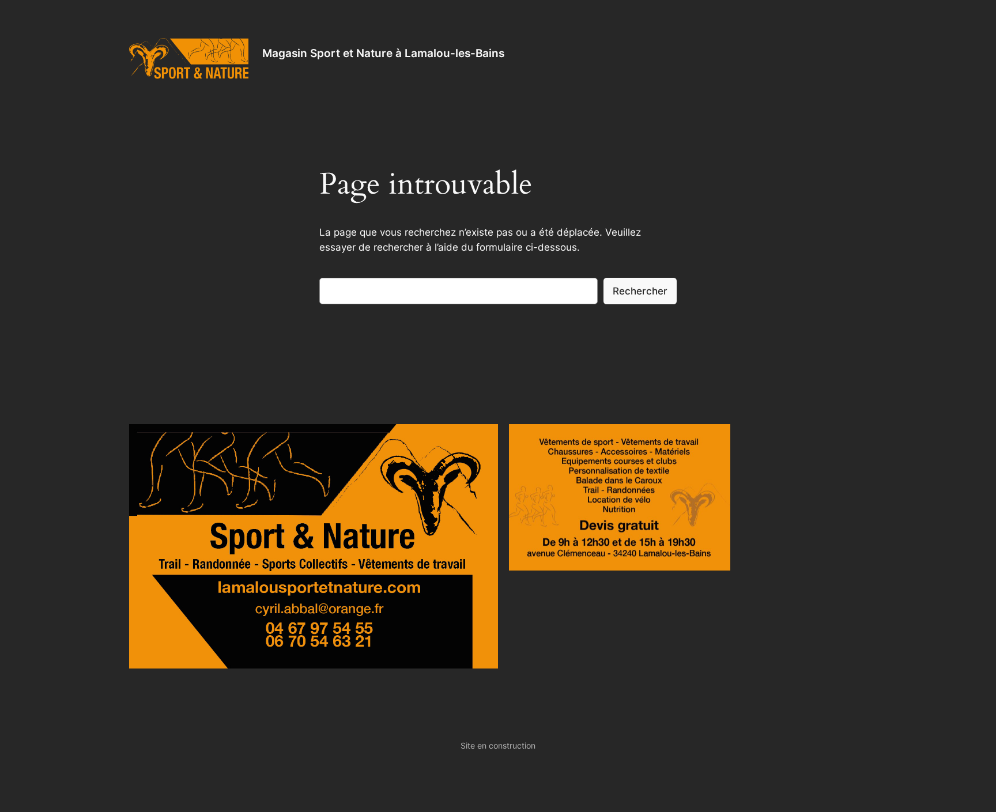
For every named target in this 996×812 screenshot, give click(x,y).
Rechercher (640, 291)
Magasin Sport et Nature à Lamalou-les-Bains (383, 53)
